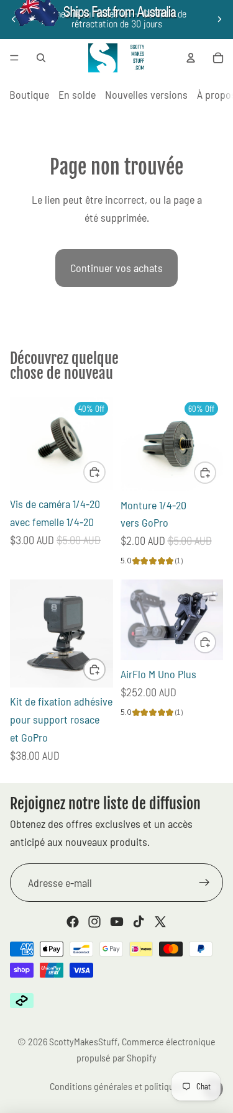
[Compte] (190, 57)
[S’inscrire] (204, 883)
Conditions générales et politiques (116, 1086)
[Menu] (14, 57)
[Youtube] (116, 921)
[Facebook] (72, 921)
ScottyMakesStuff (83, 1041)
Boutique (29, 94)
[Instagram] (94, 921)
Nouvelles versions (146, 94)
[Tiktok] (138, 921)
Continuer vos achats (116, 268)
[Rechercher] (41, 57)
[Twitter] (160, 921)
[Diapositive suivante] (219, 19)
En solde (77, 94)
